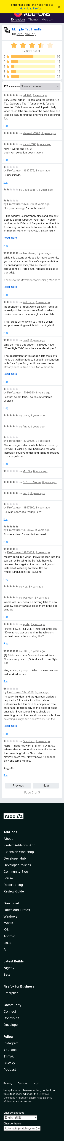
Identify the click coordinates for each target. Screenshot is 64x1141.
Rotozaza (28, 302)
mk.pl (26, 493)
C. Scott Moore (32, 482)
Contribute (11, 1018)
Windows (10, 916)
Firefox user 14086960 (21, 392)
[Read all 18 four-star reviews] (33, 61)
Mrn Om (27, 471)
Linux (7, 943)
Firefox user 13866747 (20, 529)
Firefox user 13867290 (20, 507)
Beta (7, 974)
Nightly (9, 968)
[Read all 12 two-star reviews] (33, 71)
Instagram (11, 1043)
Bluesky (9, 1063)
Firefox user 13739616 (20, 203)
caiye (26, 415)
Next (46, 785)
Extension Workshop (19, 852)
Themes (33, 19)
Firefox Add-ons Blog (19, 845)
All (5, 949)
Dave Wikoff (30, 189)
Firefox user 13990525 (20, 440)
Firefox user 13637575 (20, 170)
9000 (26, 650)
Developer (11, 1025)
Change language (14, 1112)
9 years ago (43, 741)
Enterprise (11, 993)
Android (9, 936)
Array (26, 426)
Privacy (8, 1083)
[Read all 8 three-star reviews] (33, 66)
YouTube (10, 1050)
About (8, 838)
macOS (9, 923)
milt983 (27, 95)
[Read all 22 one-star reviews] (33, 76)
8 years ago (40, 95)
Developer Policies (17, 865)
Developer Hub (15, 858)
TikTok (9, 1056)
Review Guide (14, 891)
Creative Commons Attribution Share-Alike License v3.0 (28, 1097)
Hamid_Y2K (29, 144)
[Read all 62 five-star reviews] (33, 56)
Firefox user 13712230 (20, 692)
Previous (18, 785)
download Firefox (31, 8)
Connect (10, 1011)
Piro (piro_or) (26, 34)
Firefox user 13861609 (20, 552)
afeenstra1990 (31, 133)
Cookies (22, 1083)
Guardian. (28, 741)
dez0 (26, 340)
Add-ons (10, 832)
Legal (36, 1083)
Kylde (26, 624)
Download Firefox (17, 910)
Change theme (12, 1123)
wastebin (28, 597)
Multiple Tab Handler (27, 29)
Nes (25, 586)
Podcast (10, 1069)
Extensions (18, 19)
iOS (6, 929)
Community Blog (16, 871)
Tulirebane (29, 253)
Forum (8, 878)
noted (36, 1090)
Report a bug (13, 885)
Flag (6, 125)
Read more (10, 237)
